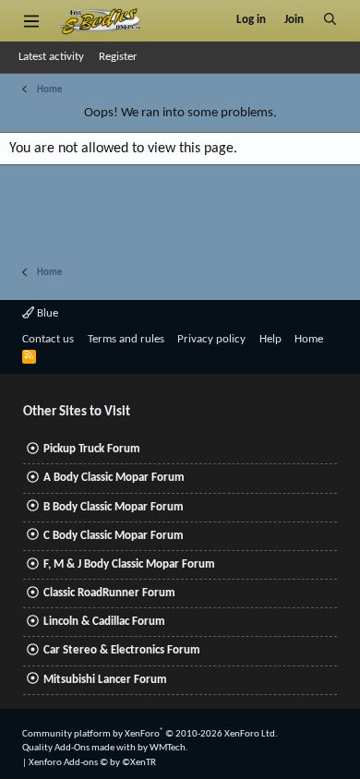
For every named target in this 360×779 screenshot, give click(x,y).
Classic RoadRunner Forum (109, 593)
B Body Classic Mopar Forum (113, 507)
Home (308, 339)
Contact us (48, 339)
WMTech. (169, 748)
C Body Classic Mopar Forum (113, 536)
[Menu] (31, 20)
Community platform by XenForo (150, 734)
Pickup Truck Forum (91, 449)
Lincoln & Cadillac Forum (104, 622)
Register (118, 57)
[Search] (330, 20)
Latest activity (51, 57)
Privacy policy (211, 339)
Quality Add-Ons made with (80, 748)
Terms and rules (126, 339)
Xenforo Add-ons (92, 763)
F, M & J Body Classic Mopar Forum (129, 564)
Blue (46, 313)
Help (270, 339)
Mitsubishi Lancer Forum (105, 680)
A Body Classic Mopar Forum (114, 478)
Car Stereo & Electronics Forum (121, 650)
